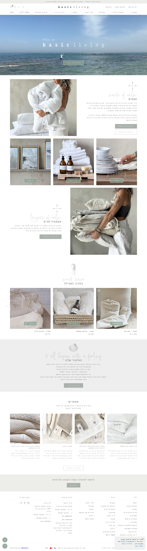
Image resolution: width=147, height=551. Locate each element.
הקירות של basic (86, 513)
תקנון (134, 509)
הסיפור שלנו (120, 7)
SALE (12, 12)
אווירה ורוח (60, 12)
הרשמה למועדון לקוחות (127, 525)
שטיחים (102, 12)
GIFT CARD (24, 12)
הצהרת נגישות (131, 519)
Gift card (89, 519)
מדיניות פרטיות (130, 513)
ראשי (135, 503)
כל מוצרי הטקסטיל (50, 237)
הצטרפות (73, 485)
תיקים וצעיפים (41, 12)
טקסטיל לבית (118, 12)
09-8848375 (67, 516)
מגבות (91, 506)
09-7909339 (67, 520)
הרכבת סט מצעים (73, 63)
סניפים (109, 7)
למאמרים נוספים (73, 468)
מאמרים (134, 522)
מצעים (134, 12)
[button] (7, 305)
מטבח (75, 12)
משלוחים (133, 516)
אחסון (91, 509)
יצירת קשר (132, 7)
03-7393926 (46, 521)
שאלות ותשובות (130, 529)
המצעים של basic (126, 126)
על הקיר (30, 180)
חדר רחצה (89, 12)
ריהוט (112, 529)
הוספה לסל (116, 323)
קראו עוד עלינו (73, 385)
